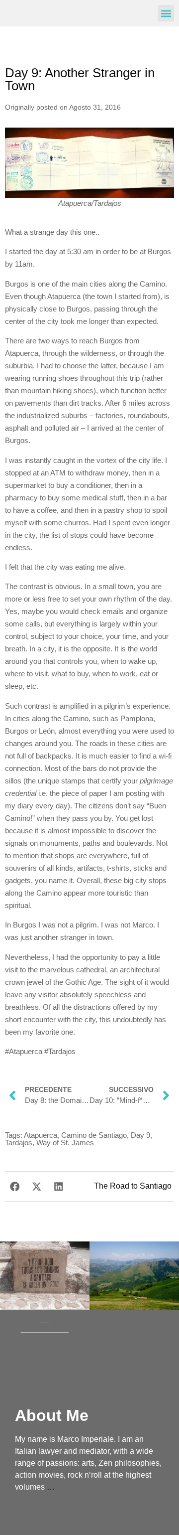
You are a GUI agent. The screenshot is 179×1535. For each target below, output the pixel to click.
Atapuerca (40, 1135)
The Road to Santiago (133, 1186)
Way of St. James (65, 1142)
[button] (166, 13)
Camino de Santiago (94, 1135)
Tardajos (18, 1142)
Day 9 (140, 1135)
